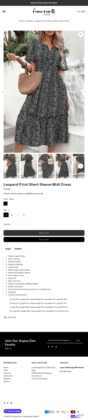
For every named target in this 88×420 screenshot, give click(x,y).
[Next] (84, 91)
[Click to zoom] (80, 34)
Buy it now (44, 239)
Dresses (29, 21)
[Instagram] (56, 347)
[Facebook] (48, 347)
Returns (7, 381)
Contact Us (8, 376)
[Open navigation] (16, 11)
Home (21, 21)
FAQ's (6, 370)
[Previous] (3, 91)
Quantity (7, 224)
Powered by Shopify (31, 416)
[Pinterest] (52, 347)
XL (24, 215)
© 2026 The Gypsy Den (13, 416)
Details (8, 249)
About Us (7, 373)
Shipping (18, 248)
